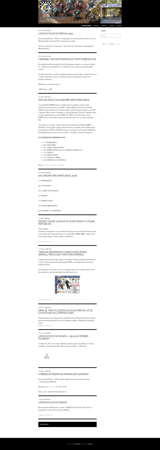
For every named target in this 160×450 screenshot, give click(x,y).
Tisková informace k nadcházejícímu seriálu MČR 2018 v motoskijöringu (62, 253)
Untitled (90, 444)
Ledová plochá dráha (52, 402)
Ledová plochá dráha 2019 (55, 33)
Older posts (44, 424)
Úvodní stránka (86, 25)
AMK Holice (48, 30)
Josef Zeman (48, 56)
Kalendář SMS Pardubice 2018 (57, 175)
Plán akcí (96, 25)
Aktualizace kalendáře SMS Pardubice (64, 100)
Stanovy (104, 25)
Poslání (111, 25)
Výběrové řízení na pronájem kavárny (63, 374)
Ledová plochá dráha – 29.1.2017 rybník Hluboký (63, 337)
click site (52, 387)
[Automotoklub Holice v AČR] (80, 23)
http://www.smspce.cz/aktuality (53, 165)
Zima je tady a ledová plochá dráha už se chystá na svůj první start (65, 311)
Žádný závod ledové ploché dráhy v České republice (66, 222)
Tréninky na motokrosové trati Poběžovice (67, 59)
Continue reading (45, 241)
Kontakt (119, 25)
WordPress (77, 444)
